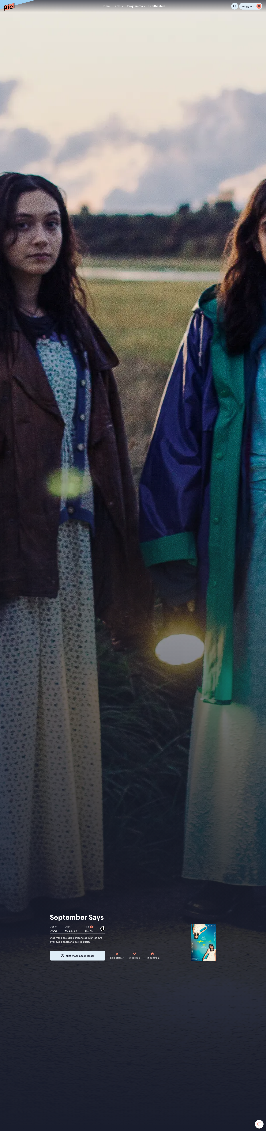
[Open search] (234, 6)
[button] (250, 6)
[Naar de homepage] (9, 7)
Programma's (136, 6)
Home (105, 6)
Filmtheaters (156, 6)
